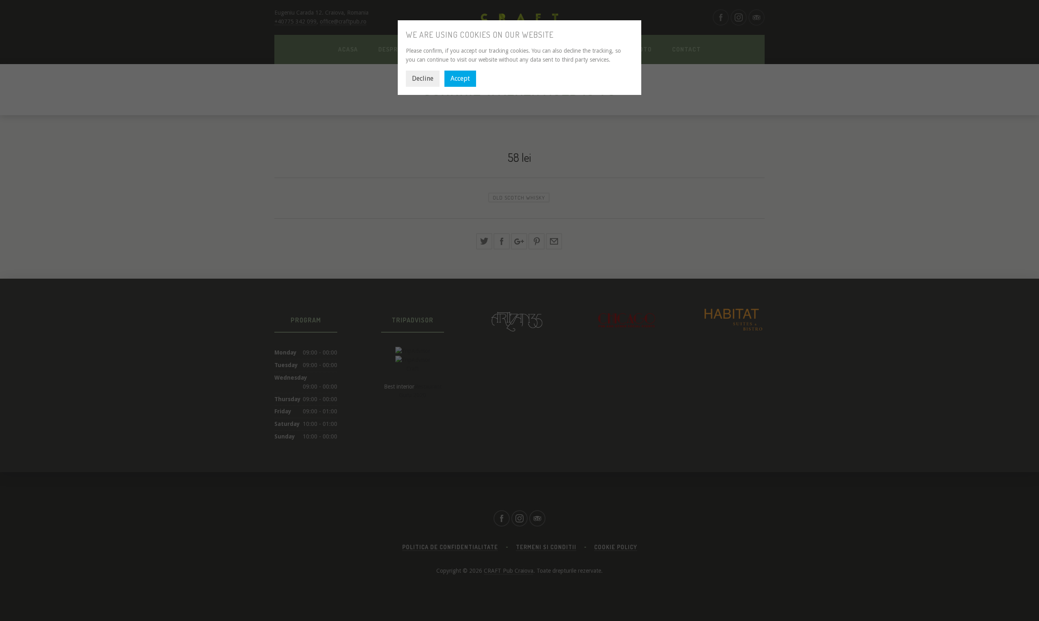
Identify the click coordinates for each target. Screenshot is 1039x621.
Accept (460, 78)
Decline (422, 78)
